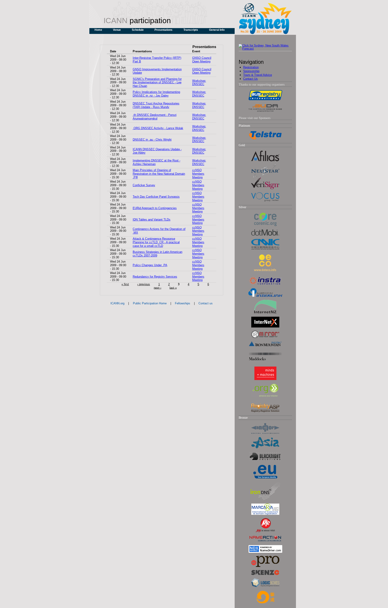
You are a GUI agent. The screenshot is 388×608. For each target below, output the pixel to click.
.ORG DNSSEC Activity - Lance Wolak (158, 128)
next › (157, 287)
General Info (217, 29)
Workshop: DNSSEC (199, 82)
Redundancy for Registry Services (155, 276)
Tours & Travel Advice (257, 75)
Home (98, 29)
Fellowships (182, 303)
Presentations (163, 29)
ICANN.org (117, 303)
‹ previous (143, 284)
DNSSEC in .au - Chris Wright (152, 139)
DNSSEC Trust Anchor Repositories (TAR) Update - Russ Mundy (156, 105)
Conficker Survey (144, 185)
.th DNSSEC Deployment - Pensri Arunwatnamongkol (154, 116)
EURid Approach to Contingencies (155, 208)
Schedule (138, 29)
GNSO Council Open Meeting (201, 59)
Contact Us (250, 78)
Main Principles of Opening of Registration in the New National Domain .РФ (159, 173)
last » (173, 287)
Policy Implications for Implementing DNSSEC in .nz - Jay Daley (156, 93)
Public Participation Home (150, 303)
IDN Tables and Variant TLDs (151, 219)
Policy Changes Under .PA (150, 265)
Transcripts (190, 29)
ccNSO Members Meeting (198, 173)
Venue (117, 29)
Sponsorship (251, 71)
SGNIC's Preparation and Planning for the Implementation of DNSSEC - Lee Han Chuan (157, 82)
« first (125, 284)
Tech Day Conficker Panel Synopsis (156, 196)
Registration (251, 67)
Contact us (205, 303)
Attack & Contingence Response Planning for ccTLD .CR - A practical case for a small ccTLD (156, 242)
